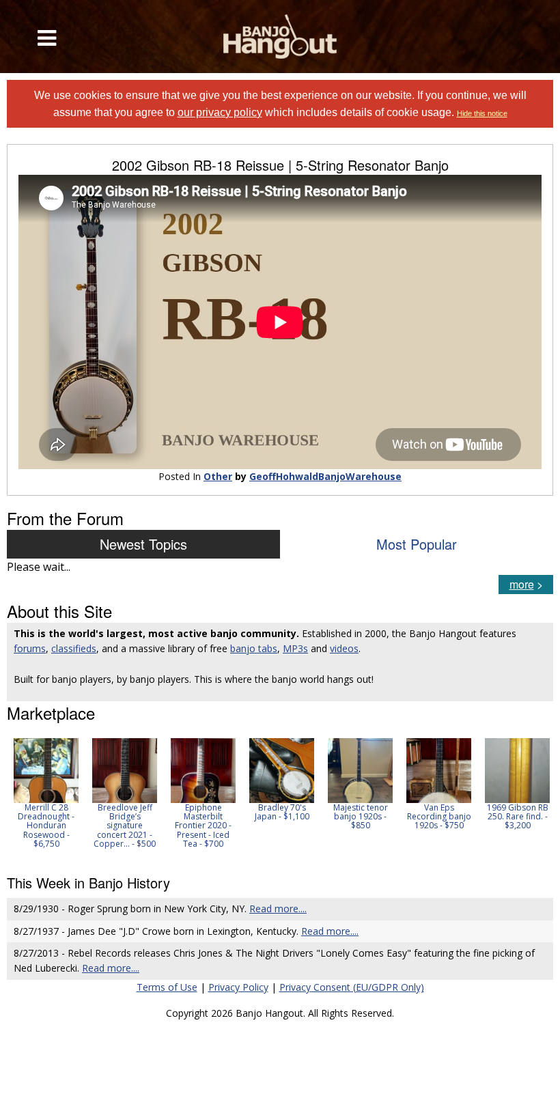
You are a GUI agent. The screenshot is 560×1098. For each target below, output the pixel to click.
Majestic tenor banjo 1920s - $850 (360, 816)
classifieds (73, 648)
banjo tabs (253, 648)
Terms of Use (167, 987)
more (521, 584)
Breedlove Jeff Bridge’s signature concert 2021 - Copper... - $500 (125, 825)
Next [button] (534, 797)
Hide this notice (482, 113)
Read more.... (278, 908)
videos (344, 648)
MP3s (295, 648)
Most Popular (416, 544)
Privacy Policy (238, 987)
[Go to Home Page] (280, 36)
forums (30, 648)
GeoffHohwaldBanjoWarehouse (325, 476)
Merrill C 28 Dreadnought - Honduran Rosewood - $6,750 (46, 825)
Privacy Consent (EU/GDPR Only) (351, 987)
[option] (46, 793)
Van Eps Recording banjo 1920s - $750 (439, 816)
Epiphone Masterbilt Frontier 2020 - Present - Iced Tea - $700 (203, 825)
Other (218, 476)
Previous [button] (13, 797)
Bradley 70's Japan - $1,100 (282, 812)
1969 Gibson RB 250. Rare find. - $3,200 (517, 816)
